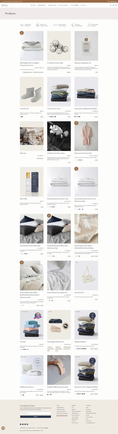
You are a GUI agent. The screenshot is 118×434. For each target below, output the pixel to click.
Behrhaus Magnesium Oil (82, 63)
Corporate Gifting (75, 417)
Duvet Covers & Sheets (63, 5)
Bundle (74, 5)
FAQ (72, 407)
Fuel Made (46, 427)
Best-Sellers (33, 5)
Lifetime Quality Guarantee (91, 413)
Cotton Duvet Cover (53, 109)
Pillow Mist (23, 199)
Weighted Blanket (80, 342)
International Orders (75, 415)
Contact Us (74, 420)
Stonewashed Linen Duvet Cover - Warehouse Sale (85, 200)
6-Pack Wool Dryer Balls (55, 63)
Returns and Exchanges (76, 411)
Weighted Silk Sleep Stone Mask (57, 387)
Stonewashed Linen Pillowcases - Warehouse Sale (58, 247)
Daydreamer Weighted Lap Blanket (85, 109)
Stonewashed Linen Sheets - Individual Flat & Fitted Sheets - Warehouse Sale (30, 295)
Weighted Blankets (41, 5)
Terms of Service (75, 422)
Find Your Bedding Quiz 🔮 (62, 415)
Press (87, 418)
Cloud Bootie (24, 109)
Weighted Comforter (53, 5)
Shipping (73, 409)
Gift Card (23, 153)
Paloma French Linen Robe (83, 153)
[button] (3, 428)
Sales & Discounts (75, 413)
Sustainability (88, 411)
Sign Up (35, 416)
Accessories (83, 5)
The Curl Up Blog (89, 417)
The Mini (23, 342)
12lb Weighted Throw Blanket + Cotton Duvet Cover (30, 64)
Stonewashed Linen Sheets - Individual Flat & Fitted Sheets (84, 247)
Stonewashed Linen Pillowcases (30, 246)
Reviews (87, 415)
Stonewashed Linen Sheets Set (57, 293)
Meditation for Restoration (56, 153)
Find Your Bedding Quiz (112, 1)
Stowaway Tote (79, 293)
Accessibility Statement (90, 422)
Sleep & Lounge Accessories (62, 413)
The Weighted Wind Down (55, 342)
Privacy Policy (88, 420)
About (87, 407)
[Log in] (113, 5)
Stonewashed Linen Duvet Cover (57, 199)
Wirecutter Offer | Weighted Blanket (86, 387)
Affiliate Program (75, 418)
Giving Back (88, 409)
